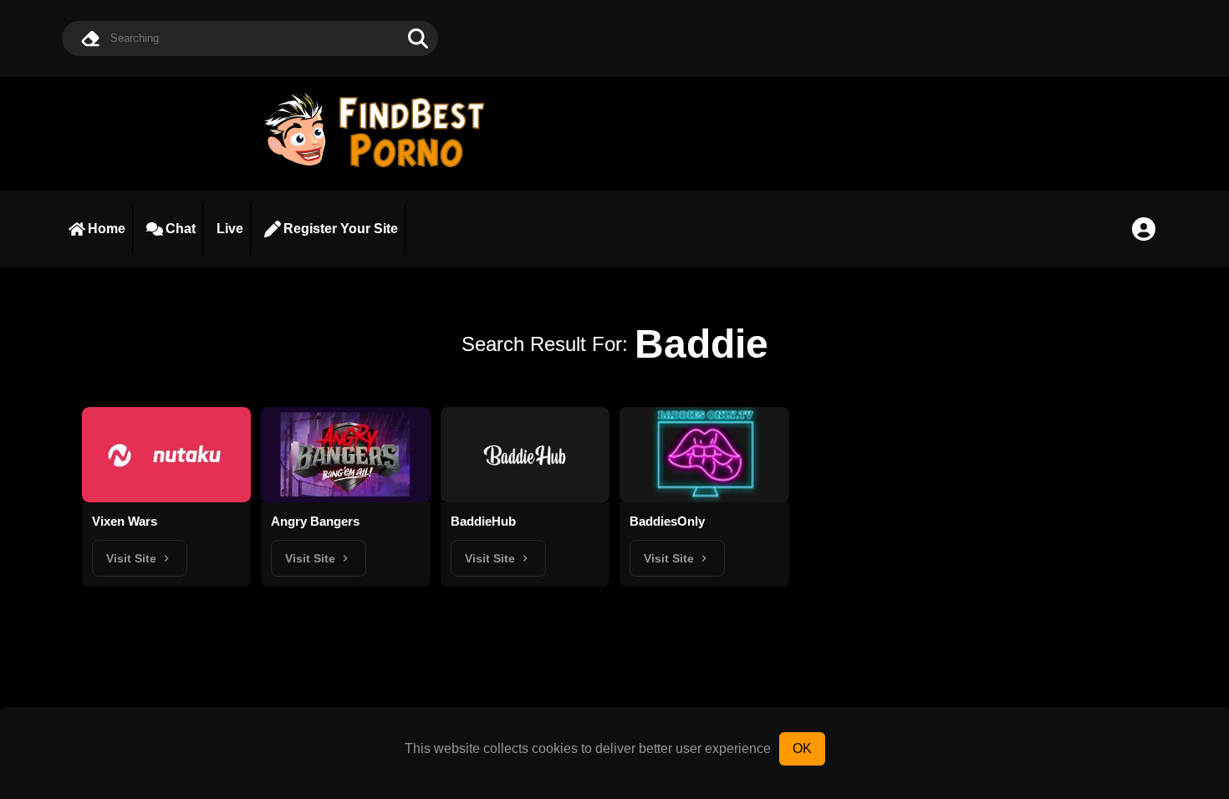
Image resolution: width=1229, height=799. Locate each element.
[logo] (382, 169)
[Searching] (418, 38)
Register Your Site (340, 228)
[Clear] (90, 38)
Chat (181, 228)
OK (802, 748)
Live (230, 228)
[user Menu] (1143, 229)
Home (106, 228)
